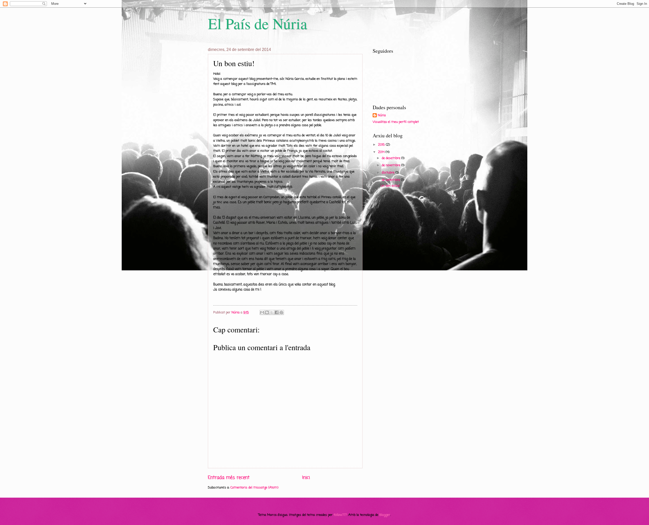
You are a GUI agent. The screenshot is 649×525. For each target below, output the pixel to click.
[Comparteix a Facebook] (276, 312)
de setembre (391, 180)
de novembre (391, 165)
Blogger (384, 515)
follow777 (340, 515)
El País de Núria (257, 23)
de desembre (391, 158)
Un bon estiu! (390, 185)
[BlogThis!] (266, 312)
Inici (306, 477)
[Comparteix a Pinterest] (281, 312)
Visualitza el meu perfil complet (396, 122)
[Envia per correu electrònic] (262, 312)
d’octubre (388, 172)
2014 (382, 152)
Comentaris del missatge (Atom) (254, 487)
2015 (382, 144)
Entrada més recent (228, 477)
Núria (382, 115)
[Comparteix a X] (271, 312)
